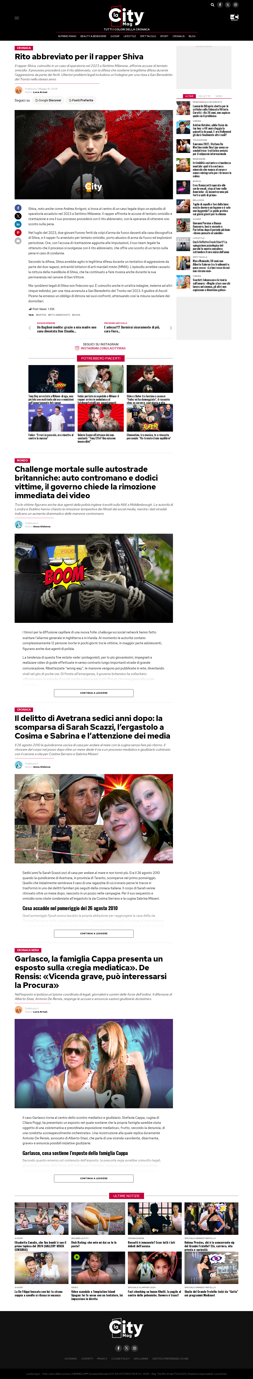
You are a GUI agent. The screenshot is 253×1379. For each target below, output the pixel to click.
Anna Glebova (41, 526)
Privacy (102, 1358)
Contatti (87, 1358)
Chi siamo (71, 1358)
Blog (192, 36)
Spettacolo (148, 36)
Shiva (76, 315)
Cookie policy (120, 1358)
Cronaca (179, 36)
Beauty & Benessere (93, 36)
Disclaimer (141, 1358)
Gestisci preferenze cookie (170, 1358)
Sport (164, 36)
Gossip (115, 36)
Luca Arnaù (40, 92)
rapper (41, 315)
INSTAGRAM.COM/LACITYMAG (102, 348)
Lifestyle (130, 36)
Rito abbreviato (59, 315)
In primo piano (67, 36)
